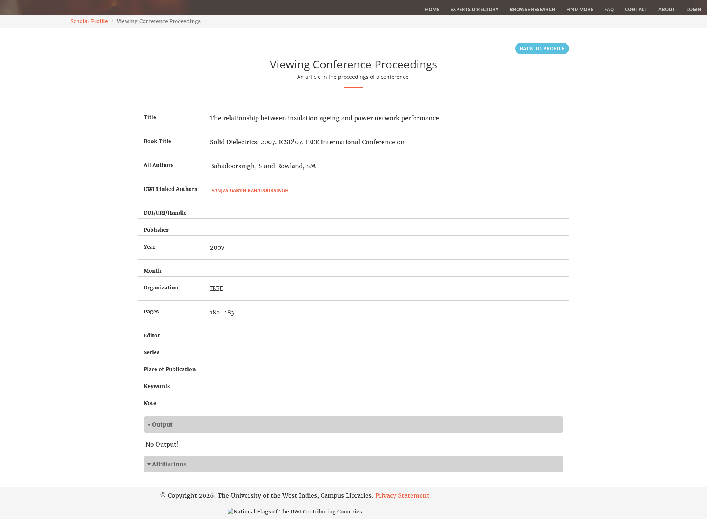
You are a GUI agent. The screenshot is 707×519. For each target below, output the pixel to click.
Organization (161, 287)
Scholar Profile (89, 21)
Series (151, 352)
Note (150, 403)
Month (152, 270)
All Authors (158, 165)
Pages (151, 311)
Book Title (157, 141)
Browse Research (532, 9)
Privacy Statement (402, 495)
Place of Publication (170, 369)
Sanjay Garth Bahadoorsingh (250, 190)
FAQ (609, 9)
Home (432, 9)
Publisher (156, 230)
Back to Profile (542, 48)
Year (149, 246)
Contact (636, 9)
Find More (579, 9)
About (666, 9)
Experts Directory (474, 9)
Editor (152, 335)
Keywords (157, 386)
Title (150, 117)
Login (693, 9)
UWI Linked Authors (170, 189)
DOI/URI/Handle (165, 213)
